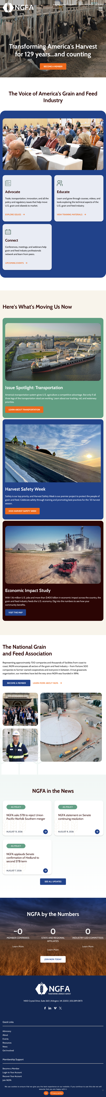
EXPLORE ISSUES (13, 214)
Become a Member (11, 1068)
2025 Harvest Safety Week (22, 511)
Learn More (18, 946)
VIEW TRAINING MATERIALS (70, 214)
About (5, 1035)
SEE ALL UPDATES (53, 881)
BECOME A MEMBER (53, 66)
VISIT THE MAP (16, 612)
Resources (7, 1043)
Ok (46, 1093)
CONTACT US (72, 5)
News (5, 1046)
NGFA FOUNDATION (59, 5)
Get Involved (8, 1050)
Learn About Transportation (24, 409)
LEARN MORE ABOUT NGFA (46, 683)
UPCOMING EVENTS (14, 263)
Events (6, 1039)
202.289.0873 (76, 1001)
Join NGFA (7, 1080)
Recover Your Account (12, 1076)
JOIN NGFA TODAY (53, 959)
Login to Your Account (12, 1072)
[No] (102, 1090)
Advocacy (7, 1031)
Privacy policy (56, 1093)
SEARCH (100, 4)
